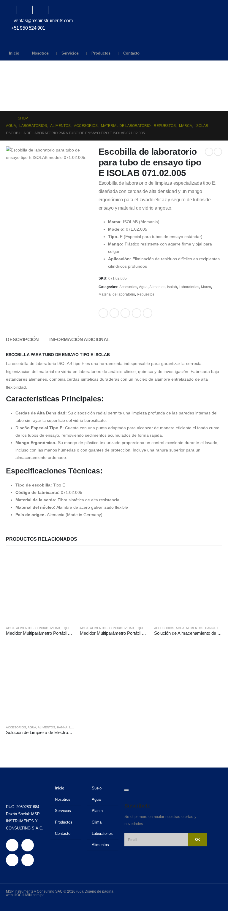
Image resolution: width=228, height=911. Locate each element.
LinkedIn (125, 313)
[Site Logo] (22, 84)
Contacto (131, 53)
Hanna (210, 628)
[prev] (209, 152)
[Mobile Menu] (10, 68)
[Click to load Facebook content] (126, 790)
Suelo (97, 788)
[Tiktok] (59, 10)
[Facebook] (12, 10)
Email (147, 313)
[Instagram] (43, 10)
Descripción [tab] (22, 339)
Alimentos (157, 287)
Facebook (103, 313)
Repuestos (145, 294)
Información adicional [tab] (79, 339)
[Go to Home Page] (8, 118)
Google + (136, 313)
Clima (97, 822)
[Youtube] (28, 10)
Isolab (172, 287)
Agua (143, 287)
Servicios (70, 53)
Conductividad (47, 628)
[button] (10, 100)
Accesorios (128, 287)
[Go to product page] (40, 586)
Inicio (14, 53)
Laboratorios (189, 287)
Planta (97, 811)
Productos (100, 53)
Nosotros (40, 53)
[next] (218, 152)
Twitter (114, 313)
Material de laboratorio (117, 294)
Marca (206, 287)
